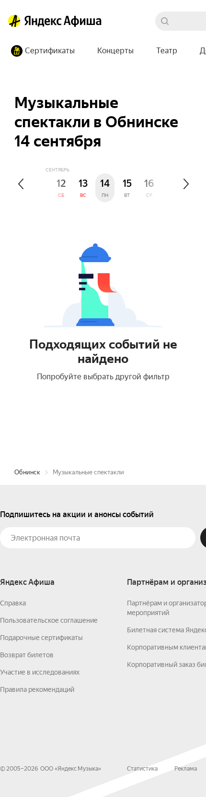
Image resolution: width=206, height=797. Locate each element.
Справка (13, 603)
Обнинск (27, 472)
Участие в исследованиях (40, 672)
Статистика (142, 768)
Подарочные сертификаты (41, 637)
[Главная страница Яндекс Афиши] (14, 21)
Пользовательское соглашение (49, 620)
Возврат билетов (27, 655)
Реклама (185, 768)
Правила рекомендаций (37, 689)
